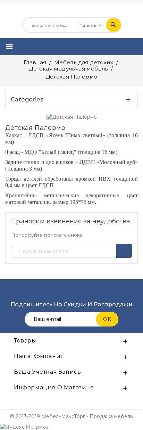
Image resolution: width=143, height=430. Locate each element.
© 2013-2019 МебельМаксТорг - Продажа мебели (71, 416)
